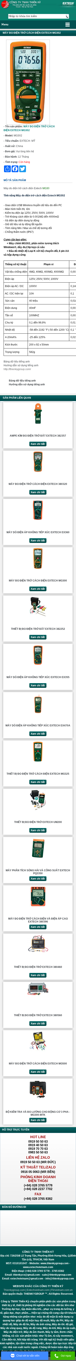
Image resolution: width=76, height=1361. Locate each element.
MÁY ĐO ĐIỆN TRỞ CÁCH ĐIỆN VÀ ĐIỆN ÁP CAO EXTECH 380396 (38, 920)
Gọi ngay (66, 1355)
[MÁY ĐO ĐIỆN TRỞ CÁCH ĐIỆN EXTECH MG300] (38, 568)
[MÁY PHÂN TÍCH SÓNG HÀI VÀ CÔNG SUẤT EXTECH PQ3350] (38, 858)
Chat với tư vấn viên (27, 1355)
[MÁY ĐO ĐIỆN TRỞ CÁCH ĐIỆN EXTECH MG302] (28, 123)
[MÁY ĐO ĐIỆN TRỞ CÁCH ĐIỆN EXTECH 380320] (37, 472)
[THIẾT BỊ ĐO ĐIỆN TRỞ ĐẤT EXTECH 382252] (38, 617)
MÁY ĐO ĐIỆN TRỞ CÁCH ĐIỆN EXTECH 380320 (38, 484)
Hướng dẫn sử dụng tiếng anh (21, 365)
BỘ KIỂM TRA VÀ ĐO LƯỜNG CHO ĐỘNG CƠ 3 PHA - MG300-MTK (38, 1113)
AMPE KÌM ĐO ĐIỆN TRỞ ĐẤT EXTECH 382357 (38, 435)
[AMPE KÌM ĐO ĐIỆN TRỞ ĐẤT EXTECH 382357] (38, 423)
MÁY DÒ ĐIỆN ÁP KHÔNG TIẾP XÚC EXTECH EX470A (37, 725)
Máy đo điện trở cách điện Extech (23, 188)
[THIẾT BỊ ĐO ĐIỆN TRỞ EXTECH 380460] (38, 952)
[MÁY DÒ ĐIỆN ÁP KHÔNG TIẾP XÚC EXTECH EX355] (38, 665)
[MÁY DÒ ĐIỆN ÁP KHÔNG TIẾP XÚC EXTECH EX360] (38, 520)
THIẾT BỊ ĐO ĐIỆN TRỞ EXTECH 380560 (38, 1015)
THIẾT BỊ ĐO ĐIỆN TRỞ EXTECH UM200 (38, 822)
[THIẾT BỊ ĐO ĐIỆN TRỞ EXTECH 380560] (38, 994)
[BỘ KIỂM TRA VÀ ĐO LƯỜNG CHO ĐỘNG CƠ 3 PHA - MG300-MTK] (38, 1100)
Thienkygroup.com (14, 1290)
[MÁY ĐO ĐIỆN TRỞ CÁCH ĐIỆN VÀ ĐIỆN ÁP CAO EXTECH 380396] (38, 906)
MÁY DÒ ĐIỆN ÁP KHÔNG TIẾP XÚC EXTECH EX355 (38, 677)
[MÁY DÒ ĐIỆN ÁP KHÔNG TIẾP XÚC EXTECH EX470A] (38, 713)
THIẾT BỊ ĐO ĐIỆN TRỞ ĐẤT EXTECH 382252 (38, 628)
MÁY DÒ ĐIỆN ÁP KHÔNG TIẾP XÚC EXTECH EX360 (38, 532)
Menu (4, 24)
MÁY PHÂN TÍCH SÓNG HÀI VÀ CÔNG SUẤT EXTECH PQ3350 (38, 872)
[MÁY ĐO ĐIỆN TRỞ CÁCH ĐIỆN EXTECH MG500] (38, 1051)
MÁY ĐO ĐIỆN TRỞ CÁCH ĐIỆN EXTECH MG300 (38, 580)
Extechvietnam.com (38, 1290)
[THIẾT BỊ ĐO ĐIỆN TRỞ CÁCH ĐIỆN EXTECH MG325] (38, 761)
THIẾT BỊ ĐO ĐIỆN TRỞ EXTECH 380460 (38, 967)
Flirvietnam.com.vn (62, 1290)
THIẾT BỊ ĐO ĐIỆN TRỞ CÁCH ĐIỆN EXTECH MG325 (38, 773)
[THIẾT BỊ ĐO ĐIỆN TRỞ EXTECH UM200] (37, 810)
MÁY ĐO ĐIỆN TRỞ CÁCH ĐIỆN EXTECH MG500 (38, 1063)
